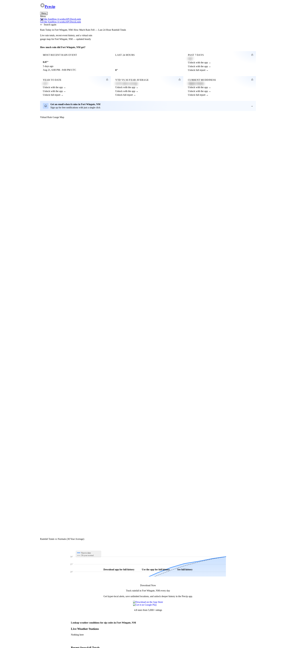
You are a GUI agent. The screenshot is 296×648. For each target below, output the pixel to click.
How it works (58, 19)
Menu (43, 13)
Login (78, 19)
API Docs (70, 19)
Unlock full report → (198, 70)
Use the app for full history (156, 569)
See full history (185, 569)
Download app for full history (118, 569)
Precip (50, 6)
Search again (50, 24)
